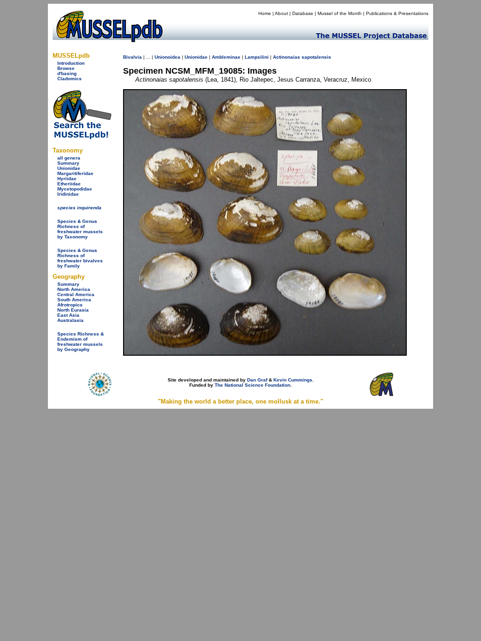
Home (264, 13)
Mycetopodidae (74, 188)
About (281, 13)
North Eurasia (73, 310)
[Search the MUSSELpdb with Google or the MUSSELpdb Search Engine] (82, 137)
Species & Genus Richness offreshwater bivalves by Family (80, 258)
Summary (68, 163)
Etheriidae (69, 183)
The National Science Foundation (252, 385)
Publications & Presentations (397, 13)
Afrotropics (70, 304)
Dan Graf (257, 379)
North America (73, 289)
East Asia (68, 315)
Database (302, 13)
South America (74, 299)
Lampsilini (257, 57)
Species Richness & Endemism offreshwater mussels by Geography (80, 341)
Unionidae (68, 168)
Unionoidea (167, 57)
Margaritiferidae (75, 173)
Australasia (70, 320)
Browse (66, 68)
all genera (68, 157)
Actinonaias (286, 57)
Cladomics (69, 78)
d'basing (67, 73)
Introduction (71, 63)
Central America (75, 294)
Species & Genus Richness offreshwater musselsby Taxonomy (80, 229)
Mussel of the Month (340, 13)
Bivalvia (132, 57)
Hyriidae (67, 178)
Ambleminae (226, 57)
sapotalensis (316, 57)
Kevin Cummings (292, 379)
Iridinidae (68, 194)
